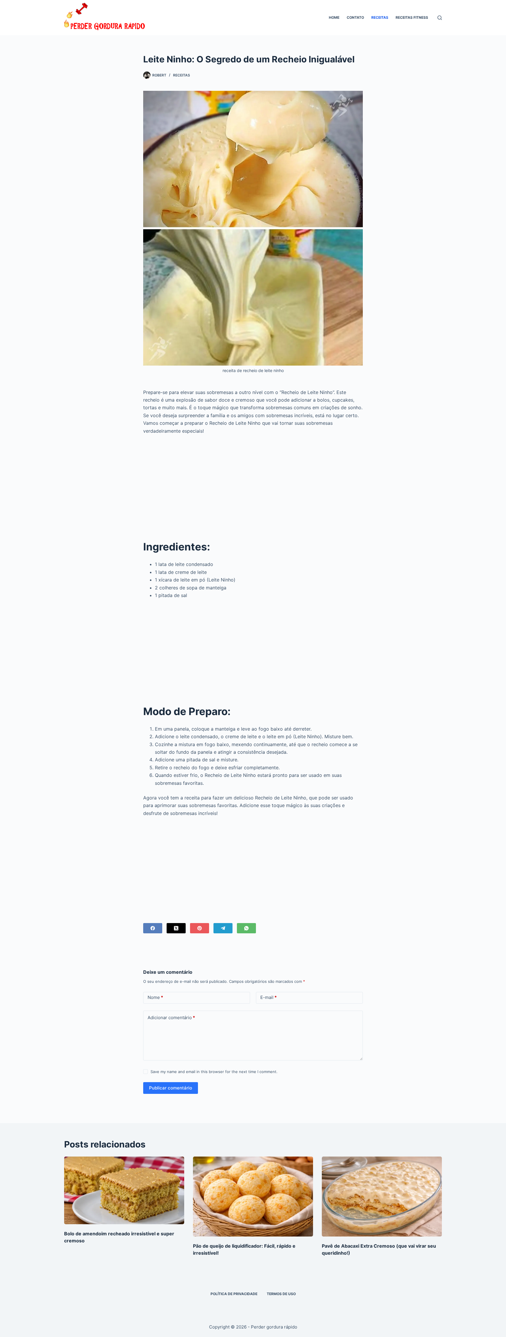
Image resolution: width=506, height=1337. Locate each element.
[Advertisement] (253, 483)
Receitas (379, 17)
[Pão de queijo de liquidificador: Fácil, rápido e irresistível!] (253, 1197)
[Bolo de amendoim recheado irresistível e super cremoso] (124, 1190)
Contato (355, 17)
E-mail (268, 997)
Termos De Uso (281, 1294)
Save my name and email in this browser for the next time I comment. (214, 1071)
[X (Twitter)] (176, 928)
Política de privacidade (234, 1294)
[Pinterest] (199, 928)
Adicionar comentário (171, 1017)
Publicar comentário (170, 1088)
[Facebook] (152, 928)
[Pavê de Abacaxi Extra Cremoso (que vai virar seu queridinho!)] (382, 1197)
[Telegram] (223, 928)
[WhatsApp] (246, 928)
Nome (155, 997)
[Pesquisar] (439, 18)
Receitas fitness (412, 17)
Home (334, 17)
